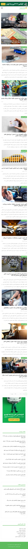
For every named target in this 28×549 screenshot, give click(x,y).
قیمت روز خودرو (22, 528)
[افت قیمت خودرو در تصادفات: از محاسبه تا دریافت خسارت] (14, 228)
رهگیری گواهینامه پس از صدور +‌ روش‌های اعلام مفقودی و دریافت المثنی (15, 135)
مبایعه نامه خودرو (22, 535)
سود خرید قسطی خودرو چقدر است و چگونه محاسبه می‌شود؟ (14, 65)
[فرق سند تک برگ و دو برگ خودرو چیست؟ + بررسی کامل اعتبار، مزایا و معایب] (14, 36)
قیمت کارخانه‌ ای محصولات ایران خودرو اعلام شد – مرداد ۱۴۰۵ (14, 454)
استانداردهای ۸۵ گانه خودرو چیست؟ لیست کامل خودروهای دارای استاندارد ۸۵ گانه (15, 274)
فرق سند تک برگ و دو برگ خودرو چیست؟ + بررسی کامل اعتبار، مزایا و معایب (15, 41)
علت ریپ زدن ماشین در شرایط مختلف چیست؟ (16, 471)
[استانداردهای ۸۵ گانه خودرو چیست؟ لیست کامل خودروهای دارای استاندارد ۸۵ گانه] (14, 264)
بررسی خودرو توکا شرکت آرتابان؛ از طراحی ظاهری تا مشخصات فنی (15, 506)
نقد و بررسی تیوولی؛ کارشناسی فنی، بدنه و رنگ (16, 500)
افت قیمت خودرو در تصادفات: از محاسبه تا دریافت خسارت (15, 238)
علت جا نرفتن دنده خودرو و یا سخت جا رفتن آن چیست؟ (14, 467)
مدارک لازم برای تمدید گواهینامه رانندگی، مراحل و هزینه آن (14, 446)
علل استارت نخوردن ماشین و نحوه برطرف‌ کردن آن (15, 459)
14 (15, 394)
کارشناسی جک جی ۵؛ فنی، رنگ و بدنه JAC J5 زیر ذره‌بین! (15, 494)
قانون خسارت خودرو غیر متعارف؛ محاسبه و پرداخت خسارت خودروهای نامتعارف (15, 204)
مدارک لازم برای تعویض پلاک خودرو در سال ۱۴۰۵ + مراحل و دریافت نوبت (14, 441)
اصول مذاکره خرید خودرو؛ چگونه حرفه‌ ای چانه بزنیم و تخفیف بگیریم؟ (14, 99)
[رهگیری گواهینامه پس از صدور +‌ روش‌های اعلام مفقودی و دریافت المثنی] (14, 124)
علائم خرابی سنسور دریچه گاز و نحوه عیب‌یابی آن (15, 475)
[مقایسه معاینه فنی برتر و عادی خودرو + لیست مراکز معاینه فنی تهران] (14, 365)
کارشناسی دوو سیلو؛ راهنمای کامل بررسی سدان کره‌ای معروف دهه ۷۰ (15, 512)
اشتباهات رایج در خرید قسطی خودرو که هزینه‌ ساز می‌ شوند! (14, 168)
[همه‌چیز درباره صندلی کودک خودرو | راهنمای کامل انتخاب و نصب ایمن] (14, 331)
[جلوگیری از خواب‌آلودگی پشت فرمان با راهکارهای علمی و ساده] (14, 298)
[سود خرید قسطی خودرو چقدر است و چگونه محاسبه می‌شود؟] (14, 54)
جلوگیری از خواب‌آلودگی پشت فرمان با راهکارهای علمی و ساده (15, 308)
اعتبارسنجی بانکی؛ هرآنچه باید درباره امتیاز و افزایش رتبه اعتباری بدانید (15, 25)
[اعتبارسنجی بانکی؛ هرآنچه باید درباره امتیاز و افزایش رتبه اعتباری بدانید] (14, 21)
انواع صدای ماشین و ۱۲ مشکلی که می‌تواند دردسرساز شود (14, 463)
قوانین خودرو (24, 13)
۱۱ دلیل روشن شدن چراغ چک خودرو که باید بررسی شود (14, 450)
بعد (12, 394)
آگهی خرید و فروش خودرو (20, 536)
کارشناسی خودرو (22, 530)
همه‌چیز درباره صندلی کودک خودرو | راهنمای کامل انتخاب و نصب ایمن (15, 342)
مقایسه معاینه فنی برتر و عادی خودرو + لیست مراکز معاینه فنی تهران (14, 376)
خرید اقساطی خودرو (21, 533)
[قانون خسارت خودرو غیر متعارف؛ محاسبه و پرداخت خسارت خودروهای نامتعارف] (14, 194)
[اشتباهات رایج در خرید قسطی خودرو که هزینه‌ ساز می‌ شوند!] (14, 158)
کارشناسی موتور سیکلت (20, 532)
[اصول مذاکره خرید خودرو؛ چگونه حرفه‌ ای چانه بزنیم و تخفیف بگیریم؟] (14, 88)
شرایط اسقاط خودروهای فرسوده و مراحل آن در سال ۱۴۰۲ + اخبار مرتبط (14, 436)
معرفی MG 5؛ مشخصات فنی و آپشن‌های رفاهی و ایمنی (14, 489)
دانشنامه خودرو (23, 29)
